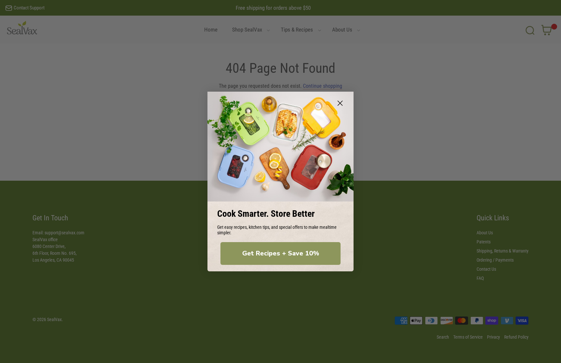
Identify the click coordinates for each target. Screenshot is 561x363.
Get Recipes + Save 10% (280, 253)
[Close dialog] (340, 103)
